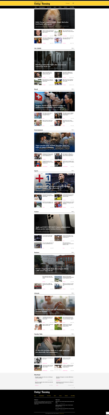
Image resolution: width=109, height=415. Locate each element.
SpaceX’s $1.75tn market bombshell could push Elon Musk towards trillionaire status (68, 277)
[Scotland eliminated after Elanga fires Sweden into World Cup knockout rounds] (58, 197)
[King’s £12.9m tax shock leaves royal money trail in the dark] (38, 123)
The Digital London (61, 413)
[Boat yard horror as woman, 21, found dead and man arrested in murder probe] (38, 82)
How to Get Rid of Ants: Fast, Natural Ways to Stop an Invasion (68, 31)
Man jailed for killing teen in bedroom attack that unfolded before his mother (68, 73)
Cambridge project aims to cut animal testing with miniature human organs (47, 318)
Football (64, 43)
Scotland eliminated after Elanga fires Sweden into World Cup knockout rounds (68, 195)
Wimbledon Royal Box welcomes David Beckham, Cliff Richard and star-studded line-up (47, 155)
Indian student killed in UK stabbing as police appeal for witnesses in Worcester (47, 73)
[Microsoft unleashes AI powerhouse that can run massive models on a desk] (58, 245)
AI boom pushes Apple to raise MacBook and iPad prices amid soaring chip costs (68, 236)
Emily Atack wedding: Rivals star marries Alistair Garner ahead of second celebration (48, 38)
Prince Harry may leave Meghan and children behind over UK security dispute (68, 114)
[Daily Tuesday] (39, 4)
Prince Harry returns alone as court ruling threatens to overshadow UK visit (47, 114)
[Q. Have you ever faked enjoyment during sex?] (58, 360)
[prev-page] (72, 387)
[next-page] (74, 387)
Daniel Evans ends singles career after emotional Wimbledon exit (47, 202)
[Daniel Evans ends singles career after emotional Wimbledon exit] (38, 204)
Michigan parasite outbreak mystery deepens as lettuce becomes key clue (67, 325)
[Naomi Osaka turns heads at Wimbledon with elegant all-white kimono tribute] (38, 197)
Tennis (43, 207)
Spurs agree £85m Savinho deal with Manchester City (68, 38)
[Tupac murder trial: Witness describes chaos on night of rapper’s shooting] (54, 142)
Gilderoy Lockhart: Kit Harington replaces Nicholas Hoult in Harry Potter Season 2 (48, 31)
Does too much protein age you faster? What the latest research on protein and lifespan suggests (68, 318)
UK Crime (43, 77)
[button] (67, 3)
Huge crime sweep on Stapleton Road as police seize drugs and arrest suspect (68, 80)
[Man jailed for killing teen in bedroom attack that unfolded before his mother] (58, 75)
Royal (43, 118)
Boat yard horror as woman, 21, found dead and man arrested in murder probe (47, 80)
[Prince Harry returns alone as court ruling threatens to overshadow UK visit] (38, 116)
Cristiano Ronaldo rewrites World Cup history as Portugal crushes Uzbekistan (68, 203)
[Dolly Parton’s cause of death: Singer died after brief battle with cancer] (54, 19)
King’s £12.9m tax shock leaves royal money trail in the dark (47, 121)
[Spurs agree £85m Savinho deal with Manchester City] (58, 40)
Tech (43, 248)
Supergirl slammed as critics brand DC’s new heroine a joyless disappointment (48, 162)
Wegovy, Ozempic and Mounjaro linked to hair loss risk (47, 325)
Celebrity (44, 43)
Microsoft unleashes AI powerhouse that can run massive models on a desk (68, 243)
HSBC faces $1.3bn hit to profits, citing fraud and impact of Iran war (68, 284)
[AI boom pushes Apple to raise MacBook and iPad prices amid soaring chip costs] (58, 238)
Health (43, 322)
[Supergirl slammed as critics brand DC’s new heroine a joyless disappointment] (38, 164)
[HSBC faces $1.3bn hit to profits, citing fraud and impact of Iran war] (58, 286)
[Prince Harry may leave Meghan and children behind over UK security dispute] (58, 116)
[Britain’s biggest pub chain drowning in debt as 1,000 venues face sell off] (54, 265)
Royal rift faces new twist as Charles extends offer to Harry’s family (68, 121)
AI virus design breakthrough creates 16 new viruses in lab (47, 236)
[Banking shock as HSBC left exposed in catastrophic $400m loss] (38, 286)
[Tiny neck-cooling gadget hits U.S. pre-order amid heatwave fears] (38, 245)
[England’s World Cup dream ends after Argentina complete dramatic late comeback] (54, 183)
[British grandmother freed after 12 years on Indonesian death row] (54, 61)
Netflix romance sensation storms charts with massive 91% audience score (68, 162)
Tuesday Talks (44, 363)
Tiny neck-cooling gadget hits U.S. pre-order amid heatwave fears (48, 243)
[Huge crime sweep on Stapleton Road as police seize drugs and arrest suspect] (58, 82)
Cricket (36, 380)
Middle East (36, 385)
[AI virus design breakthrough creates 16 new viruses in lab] (38, 238)
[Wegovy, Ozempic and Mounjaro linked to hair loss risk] (38, 327)
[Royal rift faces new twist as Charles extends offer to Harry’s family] (58, 123)
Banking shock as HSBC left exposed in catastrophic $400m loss (47, 284)
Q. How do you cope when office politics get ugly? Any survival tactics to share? (47, 366)
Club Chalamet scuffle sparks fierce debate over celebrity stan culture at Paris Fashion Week (68, 155)
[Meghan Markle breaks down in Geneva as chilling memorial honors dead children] (54, 101)
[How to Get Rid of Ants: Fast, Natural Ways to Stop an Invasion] (58, 33)
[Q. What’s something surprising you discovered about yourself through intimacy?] (58, 368)
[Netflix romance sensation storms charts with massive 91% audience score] (58, 164)
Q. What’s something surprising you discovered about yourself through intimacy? (68, 366)
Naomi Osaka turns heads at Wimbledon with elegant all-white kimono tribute (48, 195)
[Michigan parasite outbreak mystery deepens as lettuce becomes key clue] (58, 327)
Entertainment (44, 166)
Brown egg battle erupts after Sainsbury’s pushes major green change (47, 277)
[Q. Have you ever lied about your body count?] (38, 360)
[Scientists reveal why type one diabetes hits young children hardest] (54, 305)
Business (43, 281)
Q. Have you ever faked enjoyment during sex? (67, 358)
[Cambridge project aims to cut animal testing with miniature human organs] (38, 320)
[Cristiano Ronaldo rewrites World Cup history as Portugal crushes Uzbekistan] (58, 204)
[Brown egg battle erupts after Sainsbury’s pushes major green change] (38, 279)
